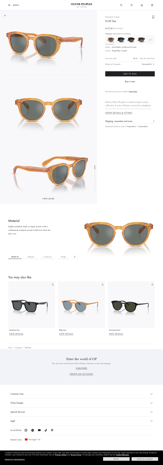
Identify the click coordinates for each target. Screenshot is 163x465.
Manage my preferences (15, 459)
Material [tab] (15, 257)
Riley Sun (62, 330)
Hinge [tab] (63, 257)
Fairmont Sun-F (114, 330)
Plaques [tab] (31, 257)
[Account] (141, 5)
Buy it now (130, 81)
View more (49, 199)
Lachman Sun (14, 330)
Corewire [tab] (48, 257)
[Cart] (152, 5)
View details (16, 334)
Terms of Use (76, 455)
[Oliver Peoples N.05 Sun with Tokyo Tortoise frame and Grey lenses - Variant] (140, 39)
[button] (13, 5)
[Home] (81, 5)
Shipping (108, 34)
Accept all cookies (145, 459)
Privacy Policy (61, 455)
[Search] (121, 5)
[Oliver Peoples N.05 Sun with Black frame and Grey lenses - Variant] (119, 39)
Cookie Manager (122, 455)
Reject (116, 459)
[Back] (5, 15)
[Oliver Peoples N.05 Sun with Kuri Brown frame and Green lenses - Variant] (130, 39)
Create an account (81, 374)
